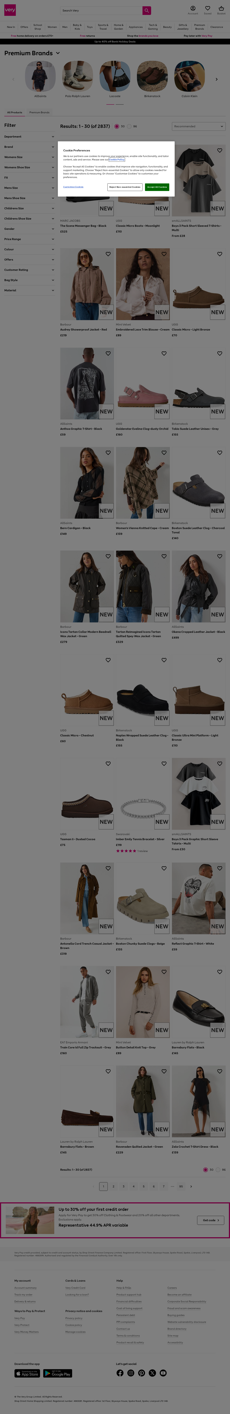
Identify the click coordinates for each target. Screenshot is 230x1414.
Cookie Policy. (117, 159)
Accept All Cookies (157, 187)
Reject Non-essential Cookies (125, 187)
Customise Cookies (73, 186)
